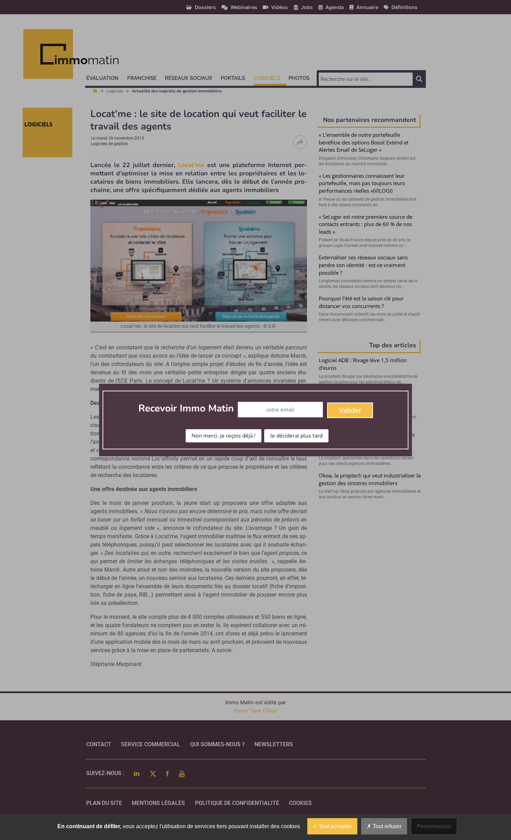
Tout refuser (386, 826)
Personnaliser (434, 826)
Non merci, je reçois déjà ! (224, 436)
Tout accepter (334, 826)
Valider (350, 410)
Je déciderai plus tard (296, 436)
